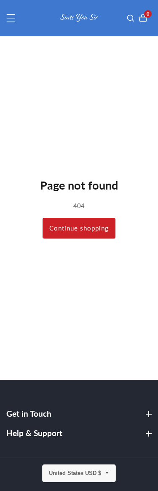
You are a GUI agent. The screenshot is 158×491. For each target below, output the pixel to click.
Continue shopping (79, 228)
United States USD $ (76, 473)
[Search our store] (132, 18)
